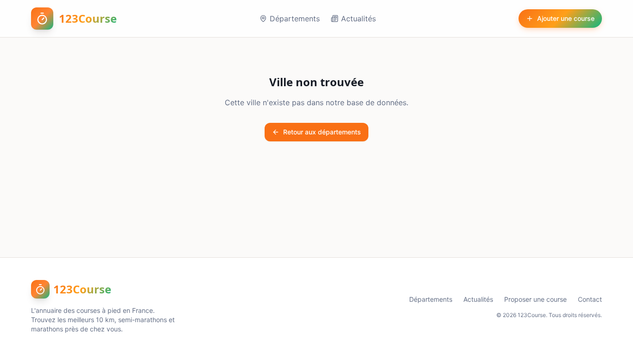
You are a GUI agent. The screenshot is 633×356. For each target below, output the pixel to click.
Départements (295, 18)
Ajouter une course (566, 18)
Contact (590, 299)
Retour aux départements (322, 132)
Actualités (358, 18)
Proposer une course (535, 299)
